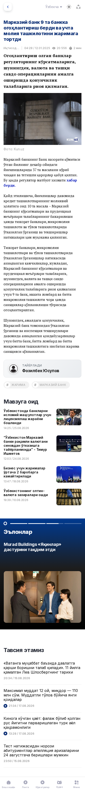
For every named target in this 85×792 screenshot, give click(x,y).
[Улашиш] (78, 7)
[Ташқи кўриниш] (69, 7)
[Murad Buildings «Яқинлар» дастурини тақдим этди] (42, 583)
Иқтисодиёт (11, 48)
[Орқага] (8, 7)
